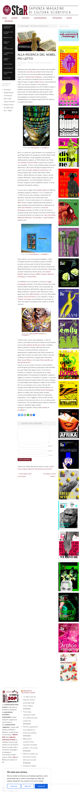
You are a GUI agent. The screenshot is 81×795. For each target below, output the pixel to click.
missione (25, 18)
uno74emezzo (35, 148)
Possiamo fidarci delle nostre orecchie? (9, 99)
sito (14, 757)
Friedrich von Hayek (24, 299)
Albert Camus (39, 82)
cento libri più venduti (33, 72)
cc (48, 148)
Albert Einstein (35, 294)
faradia (44, 407)
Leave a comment (40, 63)
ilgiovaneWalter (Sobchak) (37, 334)
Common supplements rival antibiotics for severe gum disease (30, 730)
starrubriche (8, 68)
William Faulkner (41, 274)
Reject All (28, 786)
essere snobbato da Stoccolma (38, 170)
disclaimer (9, 21)
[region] (27, 780)
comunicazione (40, 18)
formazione (57, 18)
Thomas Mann (37, 218)
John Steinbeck (26, 207)
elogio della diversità (8, 27)
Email (50, 451)
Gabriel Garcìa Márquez (34, 77)
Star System (8, 64)
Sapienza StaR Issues (8, 32)
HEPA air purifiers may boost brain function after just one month (30, 757)
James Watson (27, 360)
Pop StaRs (7, 78)
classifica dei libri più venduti (35, 345)
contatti (14, 18)
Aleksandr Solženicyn (25, 218)
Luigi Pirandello (48, 218)
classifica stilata (41, 190)
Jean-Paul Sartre (49, 215)
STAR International (8, 48)
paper (49, 372)
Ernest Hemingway (47, 390)
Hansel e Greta (7, 59)
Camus (33, 274)
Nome (50, 446)
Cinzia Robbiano (34, 254)
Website (50, 455)
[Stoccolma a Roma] (40, 10)
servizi (69, 18)
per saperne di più (8, 73)
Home (4, 18)
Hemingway (21, 277)
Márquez (51, 274)
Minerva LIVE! (8, 37)
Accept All (41, 786)
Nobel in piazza (6, 42)
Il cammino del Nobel (8, 53)
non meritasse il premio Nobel (27, 162)
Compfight (44, 148)
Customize (13, 786)
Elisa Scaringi (22, 63)
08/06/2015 (30, 63)
